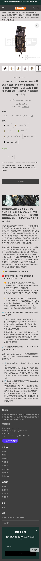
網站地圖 (5, 473)
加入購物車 (21, 181)
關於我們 (5, 451)
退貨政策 (5, 466)
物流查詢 (5, 490)
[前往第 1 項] (5, 68)
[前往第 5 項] (32, 68)
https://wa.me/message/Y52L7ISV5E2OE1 (17, 436)
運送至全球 (5, 469)
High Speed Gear (18, 13)
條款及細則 (5, 476)
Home (4, 13)
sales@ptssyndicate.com (18, 431)
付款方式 (5, 494)
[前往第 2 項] (12, 68)
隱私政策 (5, 462)
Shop (9, 13)
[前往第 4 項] (25, 68)
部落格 (4, 455)
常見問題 (5, 497)
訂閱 (20, 553)
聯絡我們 (5, 458)
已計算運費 (25, 107)
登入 (3, 507)
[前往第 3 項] (18, 68)
